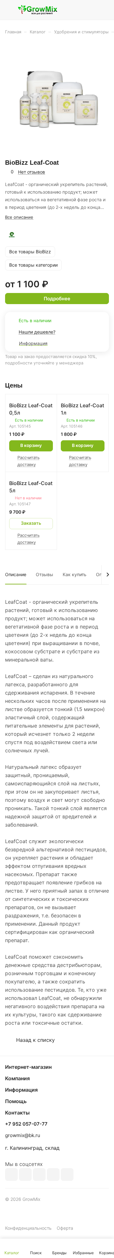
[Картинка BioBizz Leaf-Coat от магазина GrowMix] (57, 99)
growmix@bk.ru (22, 1135)
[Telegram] (39, 1174)
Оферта (65, 1228)
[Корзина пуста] (104, 10)
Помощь (16, 1101)
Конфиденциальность (28, 1228)
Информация (21, 1090)
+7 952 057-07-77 (26, 1124)
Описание (15, 574)
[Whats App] (67, 1174)
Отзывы (44, 574)
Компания (17, 1078)
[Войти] (91, 10)
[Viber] (53, 1174)
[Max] (25, 1174)
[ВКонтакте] (11, 1174)
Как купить (74, 574)
